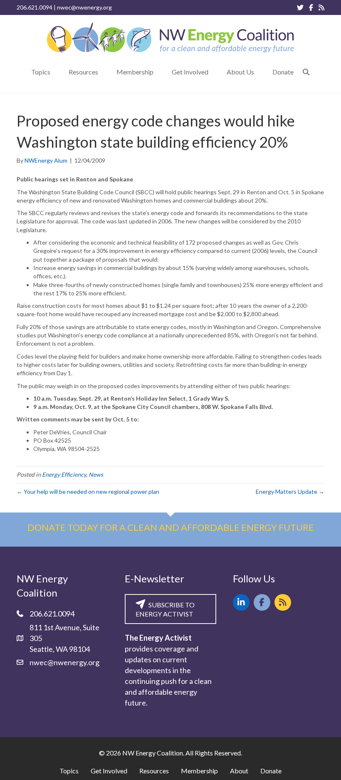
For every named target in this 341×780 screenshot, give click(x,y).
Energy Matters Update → (290, 491)
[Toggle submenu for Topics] (56, 72)
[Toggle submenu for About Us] (260, 72)
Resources (154, 771)
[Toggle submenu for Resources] (104, 72)
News (96, 474)
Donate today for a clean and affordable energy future (170, 527)
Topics (69, 771)
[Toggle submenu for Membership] (159, 72)
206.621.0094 (34, 7)
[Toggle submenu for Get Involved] (214, 72)
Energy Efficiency (64, 474)
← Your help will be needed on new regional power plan (88, 491)
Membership (199, 771)
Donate (271, 771)
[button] (306, 72)
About (239, 771)
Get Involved (109, 771)
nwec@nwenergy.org (84, 7)
